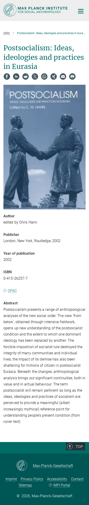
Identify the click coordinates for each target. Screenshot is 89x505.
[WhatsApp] (44, 76)
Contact (77, 479)
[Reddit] (25, 76)
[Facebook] (6, 76)
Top (79, 446)
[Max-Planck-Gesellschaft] (24, 465)
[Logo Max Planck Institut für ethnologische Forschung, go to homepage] (35, 9)
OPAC (12, 291)
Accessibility (57, 479)
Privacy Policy (32, 479)
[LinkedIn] (16, 76)
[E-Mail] (63, 76)
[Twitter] (34, 76)
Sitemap (25, 485)
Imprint (11, 479)
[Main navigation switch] (80, 11)
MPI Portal (61, 485)
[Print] (72, 76)
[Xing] (53, 76)
